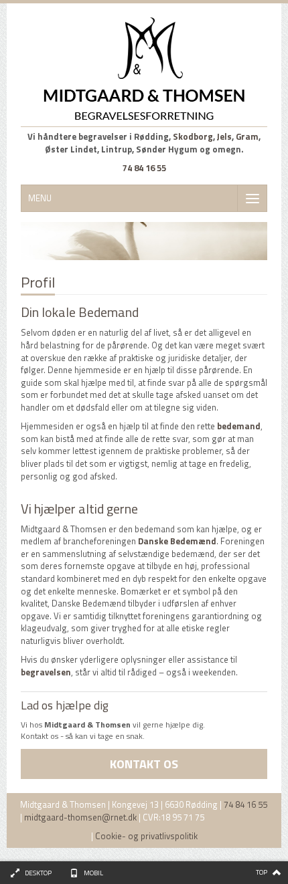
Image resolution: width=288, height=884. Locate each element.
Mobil (93, 873)
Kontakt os (144, 764)
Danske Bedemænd (177, 541)
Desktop (38, 873)
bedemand (239, 426)
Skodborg (193, 136)
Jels (224, 136)
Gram (247, 136)
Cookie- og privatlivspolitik (146, 836)
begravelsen (46, 672)
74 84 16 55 (144, 168)
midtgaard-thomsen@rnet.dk (80, 817)
